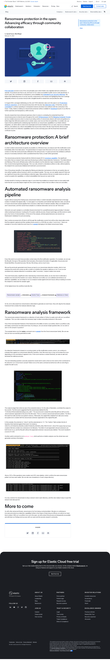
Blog (6, 12)
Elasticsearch (81, 566)
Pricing (53, 6)
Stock (86, 603)
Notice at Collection (54, 650)
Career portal (38, 614)
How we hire (38, 617)
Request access (61, 601)
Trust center (60, 614)
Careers (37, 612)
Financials (88, 601)
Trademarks (12, 642)
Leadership (38, 598)
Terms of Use (19, 642)
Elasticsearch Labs (70, 12)
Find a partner (61, 596)
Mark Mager (18, 33)
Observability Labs (95, 12)
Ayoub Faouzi (10, 33)
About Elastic (39, 596)
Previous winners (90, 612)
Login (104, 1)
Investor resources (90, 596)
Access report (34, 1)
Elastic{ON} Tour (90, 614)
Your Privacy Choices (65, 650)
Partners (85, 1)
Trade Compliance (62, 619)
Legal (58, 612)
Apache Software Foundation (58, 648)
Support (91, 1)
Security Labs (83, 12)
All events (87, 619)
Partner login (60, 598)
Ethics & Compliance (62, 621)
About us (79, 1)
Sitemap (35, 642)
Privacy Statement (27, 642)
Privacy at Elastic (62, 617)
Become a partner (62, 603)
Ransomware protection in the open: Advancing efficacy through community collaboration (89, 22)
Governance (88, 598)
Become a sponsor (90, 617)
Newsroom (38, 603)
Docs (57, 6)
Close (81, 28)
